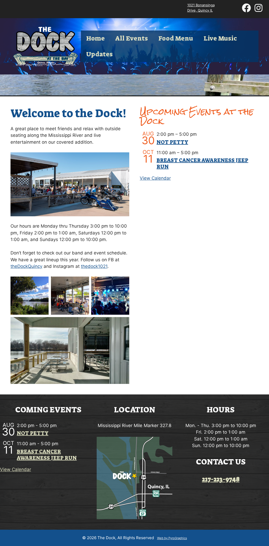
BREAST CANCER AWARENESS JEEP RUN (202, 163)
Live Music (220, 38)
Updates (99, 54)
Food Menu (175, 38)
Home (95, 38)
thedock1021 (94, 266)
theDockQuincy (26, 266)
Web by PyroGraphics (172, 538)
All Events (131, 38)
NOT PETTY (172, 142)
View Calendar (155, 178)
